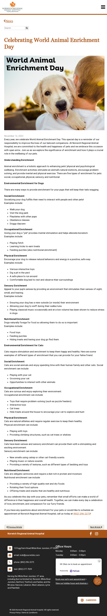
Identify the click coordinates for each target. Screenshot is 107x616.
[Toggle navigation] (103, 7)
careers (91, 600)
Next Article (95, 527)
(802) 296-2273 (81, 513)
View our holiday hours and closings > (72, 583)
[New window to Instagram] (96, 534)
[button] (97, 581)
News (9, 21)
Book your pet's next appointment (70, 579)
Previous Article (15, 527)
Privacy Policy (15, 613)
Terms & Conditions (29, 613)
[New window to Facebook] (90, 534)
